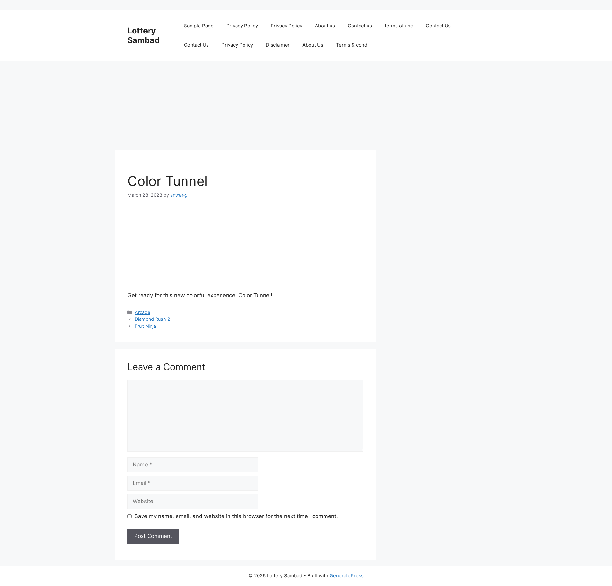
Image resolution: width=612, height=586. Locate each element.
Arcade (142, 312)
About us (325, 26)
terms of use (399, 26)
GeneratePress (347, 576)
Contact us (360, 26)
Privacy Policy (242, 26)
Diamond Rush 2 (152, 319)
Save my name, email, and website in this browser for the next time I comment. (236, 516)
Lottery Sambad (143, 35)
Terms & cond (351, 45)
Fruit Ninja (145, 326)
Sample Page (199, 26)
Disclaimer (278, 45)
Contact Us (438, 26)
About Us (312, 45)
